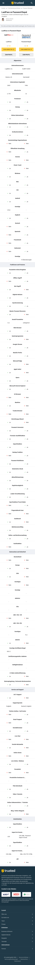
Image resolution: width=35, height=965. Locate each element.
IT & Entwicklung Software (14, 8)
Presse (3, 924)
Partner (3, 948)
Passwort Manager (27, 8)
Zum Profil (9, 54)
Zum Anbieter (7, 49)
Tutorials (4, 941)
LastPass (8, 41)
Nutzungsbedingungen (11, 959)
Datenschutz (24, 959)
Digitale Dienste (5, 935)
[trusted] (17, 3)
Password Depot (26, 41)
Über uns (4, 914)
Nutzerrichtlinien (23, 957)
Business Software (6, 931)
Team (3, 921)
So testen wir (5, 917)
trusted (3, 8)
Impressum (17, 961)
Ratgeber (4, 938)
